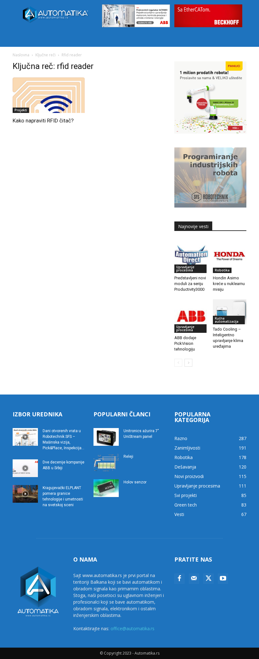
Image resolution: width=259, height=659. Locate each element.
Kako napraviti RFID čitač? (43, 120)
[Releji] (106, 462)
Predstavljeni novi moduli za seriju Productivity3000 (190, 284)
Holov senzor (135, 482)
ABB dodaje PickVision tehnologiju (185, 343)
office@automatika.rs (132, 628)
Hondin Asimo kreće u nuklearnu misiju (229, 284)
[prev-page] (178, 363)
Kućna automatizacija (226, 320)
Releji (128, 456)
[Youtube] (223, 579)
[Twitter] (208, 579)
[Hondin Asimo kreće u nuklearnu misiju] (230, 256)
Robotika (222, 270)
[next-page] (188, 363)
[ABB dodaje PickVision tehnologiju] (191, 316)
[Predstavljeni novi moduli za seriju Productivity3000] (191, 256)
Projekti (21, 110)
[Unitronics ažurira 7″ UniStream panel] (106, 437)
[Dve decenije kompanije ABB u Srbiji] (25, 468)
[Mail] (194, 579)
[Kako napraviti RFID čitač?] (49, 95)
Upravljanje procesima (185, 268)
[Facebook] (179, 579)
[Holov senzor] (106, 488)
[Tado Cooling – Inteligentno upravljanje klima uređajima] (230, 312)
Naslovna (21, 55)
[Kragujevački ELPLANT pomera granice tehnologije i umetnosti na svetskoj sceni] (25, 494)
